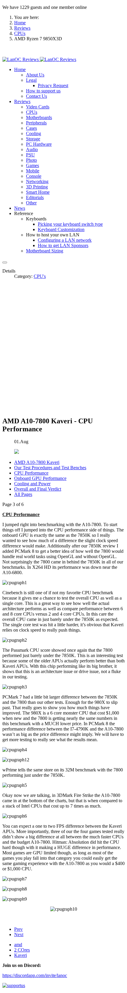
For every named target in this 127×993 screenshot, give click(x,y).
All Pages (23, 494)
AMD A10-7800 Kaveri (36, 462)
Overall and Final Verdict (37, 488)
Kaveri (20, 955)
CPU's (40, 276)
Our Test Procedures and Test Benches (50, 467)
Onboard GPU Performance (40, 478)
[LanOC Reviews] (39, 59)
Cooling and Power (32, 483)
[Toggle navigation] (4, 262)
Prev (18, 929)
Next (18, 934)
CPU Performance (31, 472)
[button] (20, 69)
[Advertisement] (63, 347)
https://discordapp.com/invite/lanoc (34, 975)
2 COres (22, 949)
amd (18, 944)
